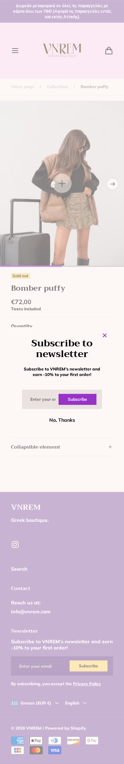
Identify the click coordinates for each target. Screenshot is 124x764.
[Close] (104, 336)
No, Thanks (62, 420)
